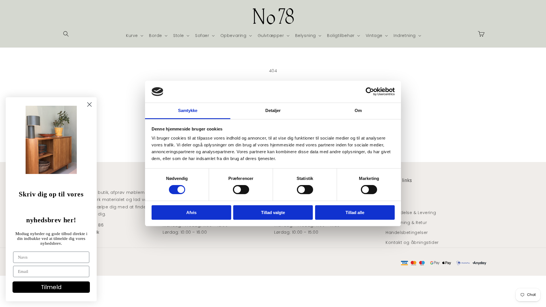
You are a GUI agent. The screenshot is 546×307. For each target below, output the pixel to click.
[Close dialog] (89, 104)
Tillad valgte (273, 212)
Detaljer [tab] (273, 110)
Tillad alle (355, 212)
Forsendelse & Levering (411, 212)
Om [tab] (358, 110)
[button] (66, 33)
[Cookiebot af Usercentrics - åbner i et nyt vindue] (370, 91)
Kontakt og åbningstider (412, 242)
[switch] (241, 189)
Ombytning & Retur (406, 222)
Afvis (191, 212)
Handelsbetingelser (407, 232)
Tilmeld (51, 287)
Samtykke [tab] (188, 110)
